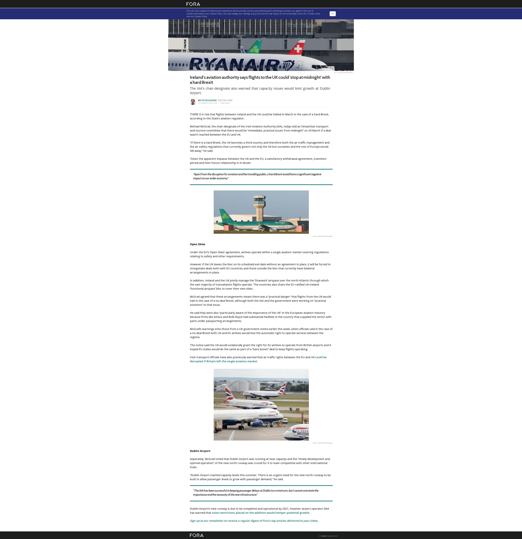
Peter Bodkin (209, 100)
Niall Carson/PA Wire (346, 72)
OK (332, 13)
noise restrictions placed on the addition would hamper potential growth (260, 513)
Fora (324, 536)
